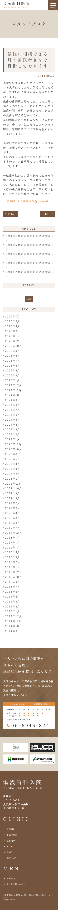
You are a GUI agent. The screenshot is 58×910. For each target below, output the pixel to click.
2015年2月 (12, 606)
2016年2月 (12, 562)
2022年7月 (12, 503)
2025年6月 (12, 365)
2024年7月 (12, 410)
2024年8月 (12, 405)
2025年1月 (12, 380)
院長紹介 (11, 841)
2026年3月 (12, 331)
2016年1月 (12, 567)
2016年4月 (12, 552)
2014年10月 (13, 626)
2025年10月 (13, 346)
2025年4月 (12, 370)
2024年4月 (12, 424)
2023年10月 (13, 449)
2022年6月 (12, 508)
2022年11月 (13, 483)
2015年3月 (12, 601)
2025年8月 (12, 355)
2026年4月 (12, 326)
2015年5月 (12, 591)
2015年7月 (12, 586)
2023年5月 (12, 459)
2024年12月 (13, 385)
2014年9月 (12, 631)
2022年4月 (12, 513)
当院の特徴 (12, 835)
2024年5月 (12, 419)
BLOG (10, 852)
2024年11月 (13, 390)
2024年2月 (12, 434)
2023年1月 (12, 478)
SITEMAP (11, 858)
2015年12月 (13, 572)
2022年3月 (12, 518)
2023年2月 (12, 474)
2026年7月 (12, 316)
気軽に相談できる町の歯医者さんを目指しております (27, 60)
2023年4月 (12, 464)
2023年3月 (12, 469)
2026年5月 (12, 321)
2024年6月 (12, 415)
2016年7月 (12, 547)
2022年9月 (12, 493)
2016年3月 (12, 557)
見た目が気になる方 (16, 884)
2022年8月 (12, 498)
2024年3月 (12, 429)
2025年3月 (12, 375)
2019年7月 (12, 527)
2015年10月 (13, 577)
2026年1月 (12, 336)
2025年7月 (12, 360)
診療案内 (11, 878)
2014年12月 (13, 616)
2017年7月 (12, 542)
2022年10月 (13, 488)
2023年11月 (13, 444)
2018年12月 (13, 532)
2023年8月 (12, 454)
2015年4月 (12, 596)
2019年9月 (12, 523)
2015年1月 (12, 611)
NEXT (47, 214)
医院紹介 (11, 829)
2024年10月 (13, 395)
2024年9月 (12, 400)
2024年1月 (12, 439)
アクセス (11, 846)
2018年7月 (12, 537)
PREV (11, 214)
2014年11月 (13, 621)
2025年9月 (12, 351)
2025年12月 (13, 341)
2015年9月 (12, 582)
